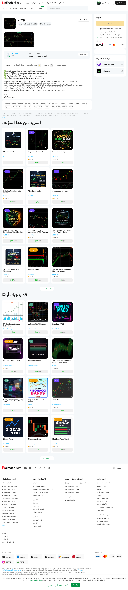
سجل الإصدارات (19, 65)
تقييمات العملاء (32, 65)
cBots (5, 8)
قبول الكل (75, 585)
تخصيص (52, 585)
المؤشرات (13, 8)
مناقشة (46, 65)
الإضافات (23, 8)
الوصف (8, 65)
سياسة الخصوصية (36, 580)
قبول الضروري (63, 585)
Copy (31, 8)
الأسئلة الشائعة (61, 65)
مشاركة (86, 19)
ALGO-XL (15, 53)
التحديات (39, 7)
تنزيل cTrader (51, 3)
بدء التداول (121, 3)
